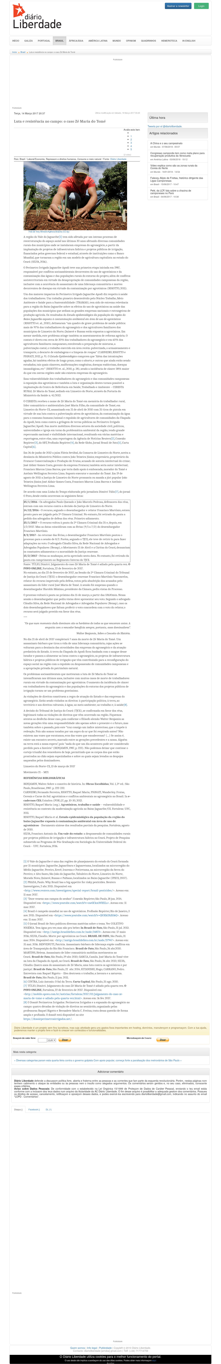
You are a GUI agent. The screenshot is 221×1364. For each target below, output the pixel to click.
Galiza (28, 40)
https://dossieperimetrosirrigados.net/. (47, 1019)
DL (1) (49, 1109)
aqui (154, 1360)
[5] (119, 442)
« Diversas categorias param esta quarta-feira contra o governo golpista (54, 1060)
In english (188, 40)
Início (15, 40)
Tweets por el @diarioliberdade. (165, 126)
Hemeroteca (169, 40)
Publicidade (105, 1347)
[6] (34, 446)
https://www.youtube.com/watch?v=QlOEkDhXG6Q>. (87, 915)
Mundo (117, 40)
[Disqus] (110, 1156)
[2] (112, 438)
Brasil (60, 40)
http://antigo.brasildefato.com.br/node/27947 (84, 940)
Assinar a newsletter (178, 6)
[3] (36, 442)
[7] (116, 491)
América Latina (97, 40)
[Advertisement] (60, 82)
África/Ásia (76, 40)
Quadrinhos (148, 40)
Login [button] (201, 6)
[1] (60, 236)
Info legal (92, 1347)
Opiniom (131, 40)
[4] (72, 442)
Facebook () (34, 1109)
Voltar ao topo (211, 1357)
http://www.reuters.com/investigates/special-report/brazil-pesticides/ (69, 890)
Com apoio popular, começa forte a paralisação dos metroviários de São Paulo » (138, 1060)
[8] (125, 704)
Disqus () (18, 1109)
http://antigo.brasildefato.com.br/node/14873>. (73, 932)
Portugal (44, 40)
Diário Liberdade (118, 159)
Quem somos (77, 1347)
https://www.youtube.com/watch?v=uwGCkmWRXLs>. (76, 902)
